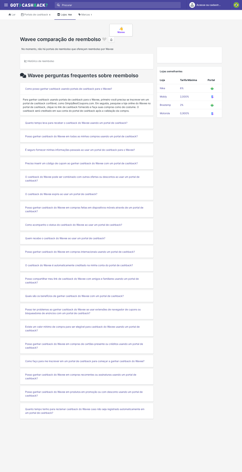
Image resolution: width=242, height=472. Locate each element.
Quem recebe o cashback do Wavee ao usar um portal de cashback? (65, 238)
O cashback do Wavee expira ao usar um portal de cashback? (61, 194)
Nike (162, 88)
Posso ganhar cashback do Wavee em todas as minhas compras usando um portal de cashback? (81, 136)
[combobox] (117, 5)
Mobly (163, 96)
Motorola (165, 113)
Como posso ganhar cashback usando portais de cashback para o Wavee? (68, 88)
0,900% (184, 113)
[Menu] (6, 5)
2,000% (184, 96)
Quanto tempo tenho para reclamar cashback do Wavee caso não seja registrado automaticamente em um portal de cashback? (84, 411)
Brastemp (165, 104)
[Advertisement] (189, 55)
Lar (13, 14)
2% (181, 104)
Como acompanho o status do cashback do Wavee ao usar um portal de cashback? (73, 224)
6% (182, 88)
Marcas (86, 14)
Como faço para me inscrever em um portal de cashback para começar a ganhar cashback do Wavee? (84, 361)
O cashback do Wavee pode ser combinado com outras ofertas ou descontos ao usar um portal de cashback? (82, 178)
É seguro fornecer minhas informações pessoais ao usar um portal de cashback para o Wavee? (80, 149)
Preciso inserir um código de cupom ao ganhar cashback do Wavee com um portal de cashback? (81, 163)
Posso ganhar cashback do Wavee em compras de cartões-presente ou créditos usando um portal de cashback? (84, 345)
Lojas (66, 14)
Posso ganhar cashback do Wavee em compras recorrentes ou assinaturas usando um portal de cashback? (80, 376)
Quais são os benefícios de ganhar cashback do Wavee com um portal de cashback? (74, 295)
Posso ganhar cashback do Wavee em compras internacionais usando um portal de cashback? (80, 251)
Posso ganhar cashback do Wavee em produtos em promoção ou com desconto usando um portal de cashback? (84, 393)
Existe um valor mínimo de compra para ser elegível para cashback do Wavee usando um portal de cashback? (82, 328)
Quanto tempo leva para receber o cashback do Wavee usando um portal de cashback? (76, 122)
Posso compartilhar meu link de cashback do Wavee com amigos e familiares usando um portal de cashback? (82, 280)
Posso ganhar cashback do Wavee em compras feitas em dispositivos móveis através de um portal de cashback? (84, 209)
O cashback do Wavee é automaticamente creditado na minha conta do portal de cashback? (79, 265)
